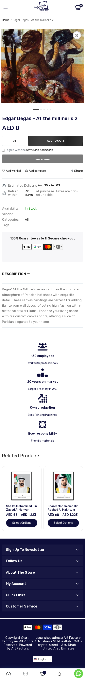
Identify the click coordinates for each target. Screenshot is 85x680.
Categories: (10, 219)
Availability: (10, 208)
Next (78, 501)
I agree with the (29, 150)
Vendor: (7, 214)
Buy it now (42, 159)
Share (78, 171)
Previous (7, 501)
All (27, 219)
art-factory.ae (16, 639)
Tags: (6, 225)
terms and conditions (39, 150)
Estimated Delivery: (22, 185)
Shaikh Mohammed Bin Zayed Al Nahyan (21, 508)
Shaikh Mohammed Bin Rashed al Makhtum (63, 508)
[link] (8, 674)
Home (5, 20)
